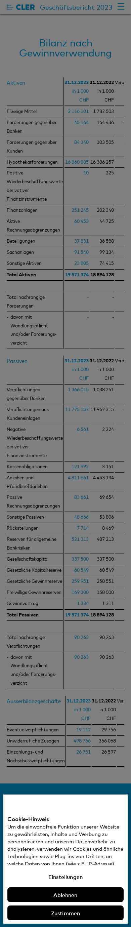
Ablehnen (65, 894)
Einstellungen (65, 876)
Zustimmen (65, 913)
